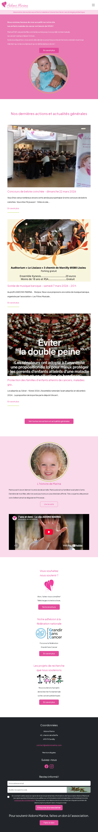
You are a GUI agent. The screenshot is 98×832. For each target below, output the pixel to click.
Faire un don (49, 822)
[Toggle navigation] (93, 5)
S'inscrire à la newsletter (49, 807)
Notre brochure (49, 607)
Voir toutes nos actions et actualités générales (49, 421)
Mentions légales (49, 752)
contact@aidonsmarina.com (49, 745)
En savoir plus (49, 50)
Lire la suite (49, 504)
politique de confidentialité (24, 800)
